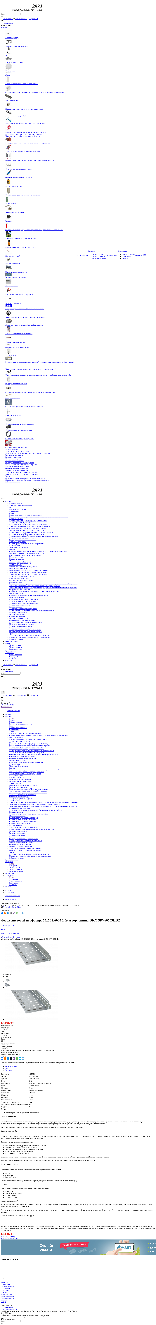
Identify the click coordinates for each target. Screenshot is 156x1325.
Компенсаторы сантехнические (20, 628)
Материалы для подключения (20, 561)
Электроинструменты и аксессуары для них (25, 555)
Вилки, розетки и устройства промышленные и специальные (31, 532)
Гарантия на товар (16, 649)
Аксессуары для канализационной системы (25, 630)
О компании (9, 653)
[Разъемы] (39, 216)
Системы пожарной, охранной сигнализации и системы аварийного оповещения (38, 517)
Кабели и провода (15, 503)
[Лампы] (39, 73)
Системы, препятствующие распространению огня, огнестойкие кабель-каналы (38, 551)
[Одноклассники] (5, 913)
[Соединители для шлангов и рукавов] (39, 164)
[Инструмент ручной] (39, 251)
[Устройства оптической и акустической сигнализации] (39, 313)
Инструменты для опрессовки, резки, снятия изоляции (29, 524)
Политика (13, 658)
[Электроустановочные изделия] (39, 42)
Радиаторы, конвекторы (18, 612)
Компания (4, 1283)
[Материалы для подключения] (39, 267)
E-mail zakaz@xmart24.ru (12, 907)
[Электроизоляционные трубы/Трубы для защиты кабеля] (39, 128)
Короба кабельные (16, 519)
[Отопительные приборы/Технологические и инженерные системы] (39, 156)
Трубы (11, 634)
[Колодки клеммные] (39, 395)
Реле (11, 507)
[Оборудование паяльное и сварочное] (39, 173)
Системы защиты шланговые (19, 605)
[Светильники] (39, 66)
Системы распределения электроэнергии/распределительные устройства (35, 591)
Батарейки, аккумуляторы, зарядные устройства (26, 553)
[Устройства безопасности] (39, 208)
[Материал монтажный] (39, 411)
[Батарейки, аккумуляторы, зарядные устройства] (39, 234)
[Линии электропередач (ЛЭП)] (39, 112)
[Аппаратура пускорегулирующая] (39, 344)
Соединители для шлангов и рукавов (22, 538)
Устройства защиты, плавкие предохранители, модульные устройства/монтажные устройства (43, 588)
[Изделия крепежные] (39, 259)
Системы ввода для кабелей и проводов (23, 599)
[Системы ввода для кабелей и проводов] (39, 419)
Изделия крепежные (16, 559)
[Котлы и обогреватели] (39, 181)
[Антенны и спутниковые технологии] (39, 329)
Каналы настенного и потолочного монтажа (25, 515)
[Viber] (14, 913)
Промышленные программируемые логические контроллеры (31, 611)
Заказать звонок (6, 707)
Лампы (11, 513)
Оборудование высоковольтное (20, 626)
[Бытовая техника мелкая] (39, 299)
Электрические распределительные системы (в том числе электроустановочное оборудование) (43, 584)
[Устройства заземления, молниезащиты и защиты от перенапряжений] (39, 365)
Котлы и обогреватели (17, 542)
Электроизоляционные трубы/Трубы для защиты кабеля (29, 526)
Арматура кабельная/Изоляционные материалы (26, 534)
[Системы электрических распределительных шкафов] (39, 402)
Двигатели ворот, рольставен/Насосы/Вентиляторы (28, 574)
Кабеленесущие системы (18, 509)
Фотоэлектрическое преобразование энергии (25, 632)
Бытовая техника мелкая (18, 568)
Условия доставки (15, 647)
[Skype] (20, 913)
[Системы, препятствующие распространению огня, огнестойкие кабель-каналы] (39, 225)
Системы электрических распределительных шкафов (28, 595)
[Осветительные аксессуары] (39, 338)
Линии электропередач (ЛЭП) (20, 522)
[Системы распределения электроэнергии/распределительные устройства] (39, 388)
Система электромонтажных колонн (22, 601)
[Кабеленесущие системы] (39, 58)
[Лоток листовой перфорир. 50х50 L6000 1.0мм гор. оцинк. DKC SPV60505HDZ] (31, 971)
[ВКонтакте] (2, 913)
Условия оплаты (15, 645)
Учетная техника (15, 565)
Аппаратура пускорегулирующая (21, 580)
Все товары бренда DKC (10, 1238)
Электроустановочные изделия (20, 505)
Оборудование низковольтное (20, 589)
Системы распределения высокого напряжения (26, 544)
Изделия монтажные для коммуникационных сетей (28, 521)
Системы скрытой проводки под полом (23, 603)
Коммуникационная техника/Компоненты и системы (28, 570)
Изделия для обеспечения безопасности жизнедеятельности (31, 637)
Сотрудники (13, 657)
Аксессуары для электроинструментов (23, 609)
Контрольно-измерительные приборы (23, 567)
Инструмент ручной (16, 557)
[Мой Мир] (8, 913)
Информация (5, 1290)
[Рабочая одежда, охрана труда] (39, 274)
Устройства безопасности (18, 547)
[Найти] (2, 16)
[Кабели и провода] (39, 33)
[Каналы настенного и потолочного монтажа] (39, 79)
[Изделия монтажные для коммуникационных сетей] (39, 104)
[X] (11, 913)
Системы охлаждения (17, 616)
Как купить (9, 643)
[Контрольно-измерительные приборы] (39, 290)
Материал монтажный (17, 597)
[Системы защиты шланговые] (39, 443)
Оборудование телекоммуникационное (23, 620)
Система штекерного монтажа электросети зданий (27, 528)
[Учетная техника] (39, 281)
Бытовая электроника (17, 614)
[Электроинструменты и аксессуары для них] (39, 243)
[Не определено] (39, 199)
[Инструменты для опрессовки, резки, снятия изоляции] (39, 120)
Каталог (8, 501)
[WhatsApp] (17, 913)
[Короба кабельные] (39, 96)
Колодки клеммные (16, 593)
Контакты (8, 660)
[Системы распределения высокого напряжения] (39, 190)
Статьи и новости (15, 655)
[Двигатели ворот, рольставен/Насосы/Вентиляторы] (39, 321)
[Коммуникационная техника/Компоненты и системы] (39, 306)
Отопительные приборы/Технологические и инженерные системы (33, 536)
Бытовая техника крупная (18, 618)
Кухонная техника (11, 641)
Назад (11, 718)
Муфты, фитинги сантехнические (21, 624)
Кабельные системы (16, 639)
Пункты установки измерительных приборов (25, 622)
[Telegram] (23, 913)
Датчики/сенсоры (15, 582)
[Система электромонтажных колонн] (39, 427)
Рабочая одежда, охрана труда (20, 563)
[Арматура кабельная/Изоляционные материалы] (39, 147)
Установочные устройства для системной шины (26, 530)
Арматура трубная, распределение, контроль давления (29, 635)
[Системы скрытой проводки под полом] (39, 434)
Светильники (14, 511)
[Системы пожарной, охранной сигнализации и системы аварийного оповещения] (39, 88)
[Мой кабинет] (2, 21)
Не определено (14, 545)
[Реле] (39, 50)
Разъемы (12, 549)
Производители (10, 651)
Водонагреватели (15, 607)
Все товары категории (9, 1236)
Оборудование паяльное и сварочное (22, 540)
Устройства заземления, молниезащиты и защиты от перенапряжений (34, 586)
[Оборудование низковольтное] (39, 379)
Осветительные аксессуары (19, 578)
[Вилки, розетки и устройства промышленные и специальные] (39, 139)
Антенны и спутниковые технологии (22, 576)
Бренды (3, 1302)
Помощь (4, 1292)
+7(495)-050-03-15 (7, 23)
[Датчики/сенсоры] (39, 351)
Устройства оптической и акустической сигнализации (28, 572)
